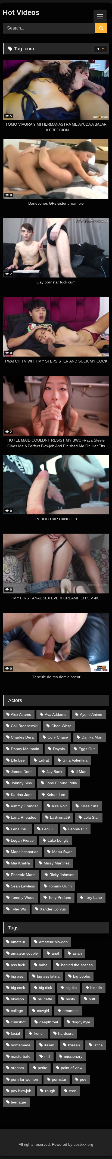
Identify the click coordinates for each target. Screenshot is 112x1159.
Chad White (61, 726)
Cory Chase (58, 737)
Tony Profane (59, 897)
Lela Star (91, 817)
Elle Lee (18, 760)
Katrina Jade (22, 794)
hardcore (66, 1033)
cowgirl (43, 1010)
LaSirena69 (60, 817)
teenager (18, 1102)
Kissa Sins (89, 806)
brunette (45, 999)
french (39, 1033)
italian (49, 1045)
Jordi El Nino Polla (61, 783)
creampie (71, 1010)
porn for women (24, 1079)
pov (83, 1079)
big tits (71, 987)
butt (92, 999)
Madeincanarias (24, 852)
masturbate (20, 1056)
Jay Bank (54, 771)
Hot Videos (21, 12)
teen (72, 1091)
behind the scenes (77, 965)
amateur (18, 942)
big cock (18, 987)
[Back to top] (95, 1143)
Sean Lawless (23, 886)
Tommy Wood (23, 897)
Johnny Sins (21, 783)
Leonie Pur (77, 829)
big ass (17, 976)
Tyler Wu (18, 909)
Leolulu (48, 829)
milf (47, 1056)
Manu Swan (62, 852)
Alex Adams (21, 714)
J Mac (81, 771)
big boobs (81, 976)
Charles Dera (22, 737)
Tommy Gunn (60, 886)
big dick (45, 987)
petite (42, 1068)
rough (50, 1091)
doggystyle (81, 1022)
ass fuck (18, 965)
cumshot (18, 1022)
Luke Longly (58, 840)
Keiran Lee (55, 794)
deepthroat (48, 1022)
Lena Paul (19, 829)
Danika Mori (92, 737)
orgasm (17, 1068)
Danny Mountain (25, 749)
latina (98, 1045)
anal (55, 953)
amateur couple (24, 953)
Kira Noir (59, 806)
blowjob (17, 999)
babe (43, 965)
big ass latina (48, 976)
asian (77, 953)
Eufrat (44, 760)
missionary (73, 1056)
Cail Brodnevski (24, 726)
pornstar (59, 1079)
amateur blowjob (53, 942)
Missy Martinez (57, 863)
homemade (20, 1045)
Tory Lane (93, 897)
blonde (96, 987)
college (17, 1010)
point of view (71, 1068)
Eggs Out (87, 749)
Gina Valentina (75, 760)
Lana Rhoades (23, 817)
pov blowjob (21, 1091)
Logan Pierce (22, 840)
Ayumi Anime (91, 714)
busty (70, 999)
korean (74, 1045)
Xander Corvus (53, 909)
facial (15, 1033)
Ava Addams (55, 714)
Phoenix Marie (23, 875)
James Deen (22, 771)
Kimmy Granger (24, 806)
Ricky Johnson (61, 875)
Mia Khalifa (20, 863)
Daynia (59, 749)
